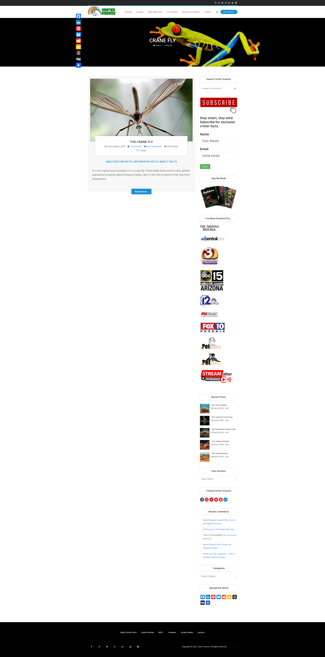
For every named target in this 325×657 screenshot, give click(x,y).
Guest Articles (147, 632)
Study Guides (187, 632)
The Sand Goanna (219, 453)
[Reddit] (78, 41)
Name (204, 134)
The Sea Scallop (218, 405)
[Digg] (78, 59)
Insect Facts (168, 161)
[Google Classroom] (78, 47)
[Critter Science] (102, 11)
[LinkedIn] (78, 22)
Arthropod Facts (146, 161)
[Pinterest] (78, 28)
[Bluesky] (78, 35)
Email (204, 149)
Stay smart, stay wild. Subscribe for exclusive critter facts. (217, 133)
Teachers (172, 632)
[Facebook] (78, 16)
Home (158, 45)
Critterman (136, 146)
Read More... (141, 191)
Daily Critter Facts (119, 161)
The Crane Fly (141, 142)
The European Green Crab (223, 429)
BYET (161, 632)
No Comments (154, 146)
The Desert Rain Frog (224, 529)
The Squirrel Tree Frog (221, 417)
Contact (201, 632)
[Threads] (78, 53)
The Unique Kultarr (220, 441)
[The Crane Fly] (141, 110)
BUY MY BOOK (229, 12)
